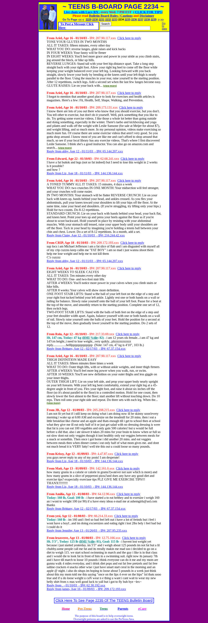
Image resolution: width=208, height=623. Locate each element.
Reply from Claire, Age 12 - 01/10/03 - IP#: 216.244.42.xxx (86, 235)
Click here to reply (129, 38)
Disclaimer (147, 15)
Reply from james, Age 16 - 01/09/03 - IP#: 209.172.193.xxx (86, 589)
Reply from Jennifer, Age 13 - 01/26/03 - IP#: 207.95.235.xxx (87, 530)
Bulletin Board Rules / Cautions (111, 15)
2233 (114, 19)
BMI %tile (90, 337)
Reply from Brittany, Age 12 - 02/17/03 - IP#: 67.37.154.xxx (86, 348)
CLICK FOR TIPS (148, 12)
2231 (101, 19)
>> (162, 19)
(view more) (110, 85)
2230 (95, 19)
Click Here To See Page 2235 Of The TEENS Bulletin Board (104, 600)
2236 (134, 19)
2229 (88, 19)
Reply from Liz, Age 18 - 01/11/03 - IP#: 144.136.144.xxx (85, 173)
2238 (147, 19)
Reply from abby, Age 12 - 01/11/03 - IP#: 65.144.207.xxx (85, 151)
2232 (108, 19)
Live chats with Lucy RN (81, 12)
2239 (153, 19)
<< (80, 19)
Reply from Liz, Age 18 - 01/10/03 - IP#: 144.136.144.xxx (85, 461)
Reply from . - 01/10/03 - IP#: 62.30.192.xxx (76, 585)
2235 (127, 19)
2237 (140, 19)
